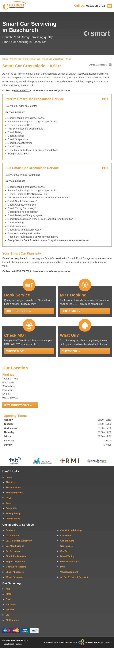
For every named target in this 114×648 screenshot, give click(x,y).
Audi (8, 589)
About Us (10, 482)
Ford (8, 599)
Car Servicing (13, 551)
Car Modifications (15, 546)
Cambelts (10, 530)
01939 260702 (89, 5)
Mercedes (11, 604)
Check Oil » (71, 351)
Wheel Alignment (69, 572)
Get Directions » (18, 405)
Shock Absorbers (15, 572)
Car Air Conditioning (71, 530)
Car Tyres (65, 551)
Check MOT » (16, 351)
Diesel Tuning (67, 556)
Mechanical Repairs (16, 567)
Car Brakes (66, 535)
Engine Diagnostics (16, 561)
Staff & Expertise (14, 492)
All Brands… (12, 620)
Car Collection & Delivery (19, 541)
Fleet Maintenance (69, 561)
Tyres (8, 503)
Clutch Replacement (16, 556)
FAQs (8, 498)
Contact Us (11, 508)
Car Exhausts (67, 541)
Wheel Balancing (14, 577)
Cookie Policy (13, 518)
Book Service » (18, 311)
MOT (62, 567)
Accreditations (13, 487)
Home (9, 477)
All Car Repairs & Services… (75, 577)
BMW (8, 594)
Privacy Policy (13, 513)
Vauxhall (10, 609)
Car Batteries (12, 535)
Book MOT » (71, 311)
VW (7, 615)
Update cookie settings (13, 644)
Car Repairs (66, 546)
